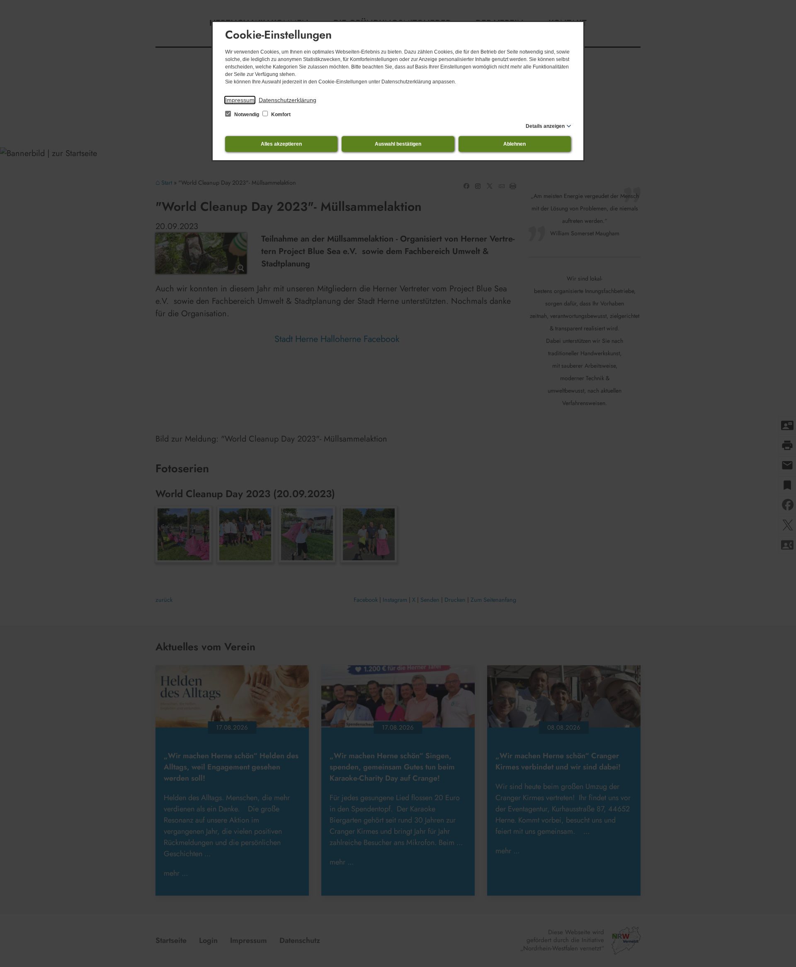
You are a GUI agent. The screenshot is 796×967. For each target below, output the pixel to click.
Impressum (240, 100)
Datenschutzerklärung (287, 100)
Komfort (280, 114)
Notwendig (246, 114)
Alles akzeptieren (281, 144)
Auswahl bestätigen (398, 144)
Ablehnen (514, 144)
